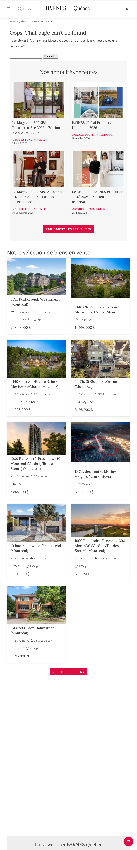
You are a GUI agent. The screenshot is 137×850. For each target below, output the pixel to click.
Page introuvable (42, 21)
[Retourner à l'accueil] (67, 9)
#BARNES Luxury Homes (29, 139)
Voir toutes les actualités (68, 229)
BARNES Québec (18, 21)
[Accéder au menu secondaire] (10, 9)
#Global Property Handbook (93, 134)
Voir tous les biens (68, 672)
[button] (126, 9)
